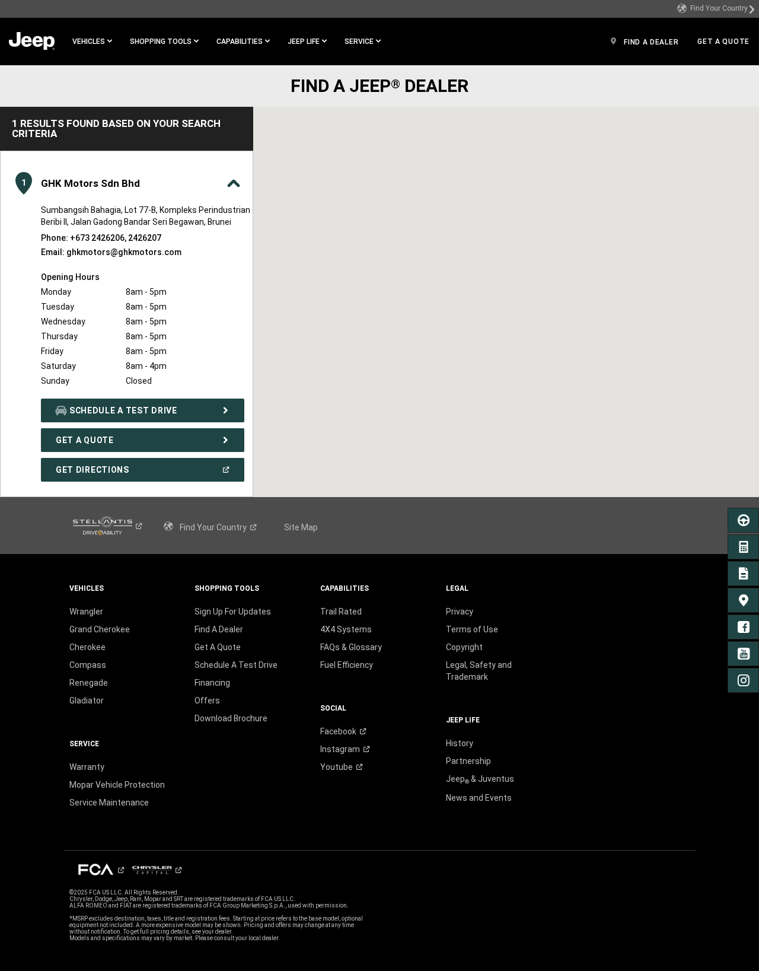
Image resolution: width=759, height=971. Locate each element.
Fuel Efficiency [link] (346, 665)
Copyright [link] (464, 647)
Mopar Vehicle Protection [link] (117, 784)
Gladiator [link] (86, 700)
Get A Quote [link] (217, 647)
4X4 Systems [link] (346, 629)
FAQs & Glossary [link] (351, 647)
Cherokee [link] (87, 647)
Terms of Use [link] (472, 629)
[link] (716, 9)
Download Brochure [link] (230, 718)
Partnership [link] (468, 761)
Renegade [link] (88, 682)
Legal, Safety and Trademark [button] (479, 671)
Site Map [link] (301, 527)
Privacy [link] (459, 611)
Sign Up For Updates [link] (232, 611)
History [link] (459, 743)
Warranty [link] (86, 767)
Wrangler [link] (86, 611)
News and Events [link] (479, 798)
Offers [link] (207, 700)
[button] (92, 41)
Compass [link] (87, 665)
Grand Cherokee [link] (99, 629)
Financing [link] (212, 682)
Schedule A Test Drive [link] (236, 665)
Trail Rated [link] (341, 611)
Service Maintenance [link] (109, 802)
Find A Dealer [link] (218, 629)
